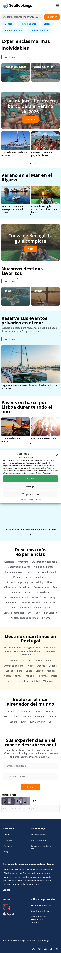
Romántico (50, 602)
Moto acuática (43, 67)
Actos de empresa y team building (25, 582)
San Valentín (50, 612)
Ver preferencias (30, 494)
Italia (16, 716)
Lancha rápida (42, 607)
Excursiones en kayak (16, 597)
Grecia (6, 716)
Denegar (30, 486)
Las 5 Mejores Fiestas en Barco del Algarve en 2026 (28, 529)
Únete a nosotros (39, 840)
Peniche (29, 675)
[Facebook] (33, 949)
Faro (19, 670)
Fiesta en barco (13, 572)
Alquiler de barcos (43, 566)
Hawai (8, 291)
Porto (54, 675)
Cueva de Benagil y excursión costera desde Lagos (44, 209)
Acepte (30, 478)
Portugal (39, 716)
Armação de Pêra (13, 665)
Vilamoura (48, 681)
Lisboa (38, 291)
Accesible (9, 561)
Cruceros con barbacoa (44, 561)
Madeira (51, 670)
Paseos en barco (15, 67)
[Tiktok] (51, 949)
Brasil (11, 711)
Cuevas (29, 572)
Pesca (27, 592)
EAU (23, 721)
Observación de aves (19, 566)
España (13, 721)
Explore (7, 834)
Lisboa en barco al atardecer (11, 440)
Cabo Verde (24, 711)
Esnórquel (25, 607)
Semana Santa (41, 587)
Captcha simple (9, 795)
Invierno (46, 617)
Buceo (50, 582)
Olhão (18, 675)
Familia (16, 592)
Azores (41, 665)
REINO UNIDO (37, 721)
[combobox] (22, 17)
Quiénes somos (38, 834)
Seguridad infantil (46, 572)
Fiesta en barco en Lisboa (45, 438)
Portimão (43, 675)
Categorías (9, 846)
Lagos (29, 670)
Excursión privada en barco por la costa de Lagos (12, 209)
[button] (56, 455)
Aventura (23, 561)
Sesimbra (23, 681)
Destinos (8, 840)
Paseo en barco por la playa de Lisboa (43, 154)
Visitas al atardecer (14, 612)
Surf (38, 612)
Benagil (53, 665)
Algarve (27, 660)
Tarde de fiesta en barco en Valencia (14, 154)
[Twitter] (39, 949)
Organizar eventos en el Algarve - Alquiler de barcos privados (29, 387)
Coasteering (41, 577)
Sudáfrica (52, 716)
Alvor (49, 660)
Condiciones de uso (40, 911)
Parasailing (11, 602)
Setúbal (35, 681)
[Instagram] (57, 949)
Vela (13, 607)
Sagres (10, 681)
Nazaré (7, 675)
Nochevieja (50, 597)
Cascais (9, 670)
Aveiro (30, 665)
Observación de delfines (17, 587)
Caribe (37, 711)
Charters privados (30, 602)
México (27, 716)
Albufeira (14, 660)
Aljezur (38, 660)
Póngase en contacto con (41, 847)
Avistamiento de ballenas (24, 617)
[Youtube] (45, 949)
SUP (30, 612)
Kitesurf (36, 597)
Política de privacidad (41, 905)
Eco (55, 587)
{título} (23, 499)
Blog (6, 851)
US (50, 721)
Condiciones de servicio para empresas (38, 919)
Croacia (49, 711)
